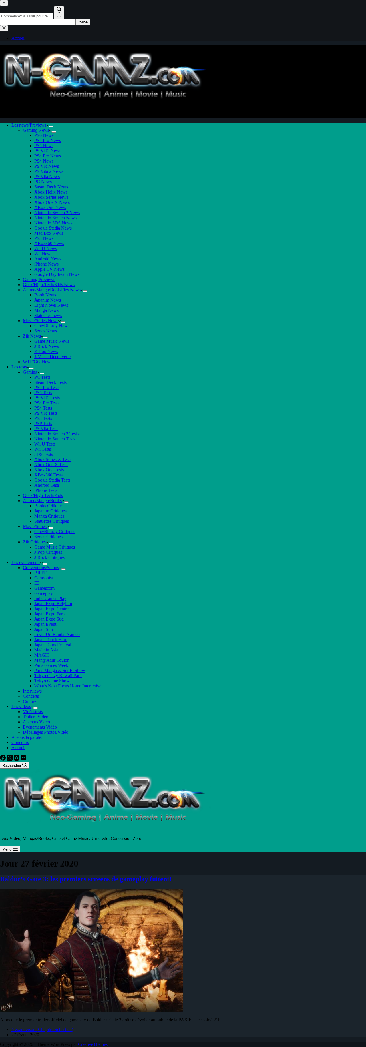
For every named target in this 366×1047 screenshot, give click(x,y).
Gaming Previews (39, 279)
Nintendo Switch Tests (54, 438)
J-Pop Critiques (48, 552)
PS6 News (43, 135)
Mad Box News (48, 233)
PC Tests (42, 377)
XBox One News (50, 207)
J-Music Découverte (52, 356)
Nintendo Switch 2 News (57, 212)
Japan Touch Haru (50, 639)
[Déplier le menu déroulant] (51, 126)
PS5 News (43, 145)
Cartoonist (43, 577)
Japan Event (45, 624)
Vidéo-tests (33, 711)
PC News (43, 181)
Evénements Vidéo (40, 727)
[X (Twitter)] (10, 759)
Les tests (19, 366)
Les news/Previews (28, 125)
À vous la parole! (27, 737)
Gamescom (44, 588)
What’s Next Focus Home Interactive (67, 685)
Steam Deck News (51, 186)
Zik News (32, 336)
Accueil (18, 747)
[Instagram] (17, 759)
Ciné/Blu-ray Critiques (54, 531)
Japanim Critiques (50, 510)
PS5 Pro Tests (46, 387)
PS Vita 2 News (48, 171)
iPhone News (46, 264)
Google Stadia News (53, 228)
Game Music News (51, 341)
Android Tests (47, 485)
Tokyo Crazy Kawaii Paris (58, 675)
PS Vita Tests (46, 428)
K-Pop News (46, 351)
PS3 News (43, 238)
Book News (45, 294)
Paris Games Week (51, 665)
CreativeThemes (93, 1044)
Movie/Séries (35, 526)
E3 (36, 583)
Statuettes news (48, 315)
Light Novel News (51, 305)
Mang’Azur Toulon (51, 660)
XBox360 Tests (48, 474)
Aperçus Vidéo (36, 721)
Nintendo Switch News (55, 217)
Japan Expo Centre (51, 608)
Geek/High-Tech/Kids (43, 495)
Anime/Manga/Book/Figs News (52, 289)
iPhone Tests (45, 490)
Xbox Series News (51, 197)
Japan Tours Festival (52, 644)
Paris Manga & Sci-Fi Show (59, 670)
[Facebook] (3, 759)
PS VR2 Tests (47, 397)
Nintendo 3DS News (53, 222)
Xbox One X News (52, 202)
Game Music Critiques (54, 547)
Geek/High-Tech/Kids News (49, 284)
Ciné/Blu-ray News (51, 325)
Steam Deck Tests (50, 382)
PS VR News (46, 166)
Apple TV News (49, 269)
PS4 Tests (43, 408)
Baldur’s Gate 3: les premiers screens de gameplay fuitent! (86, 879)
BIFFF (40, 572)
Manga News (46, 310)
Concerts (31, 696)
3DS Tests (43, 454)
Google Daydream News (56, 274)
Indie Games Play (50, 598)
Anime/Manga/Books (42, 500)
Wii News (43, 253)
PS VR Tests (45, 413)
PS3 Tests (43, 418)
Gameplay (43, 593)
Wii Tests (42, 449)
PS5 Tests (43, 392)
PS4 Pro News (47, 155)
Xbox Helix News (50, 192)
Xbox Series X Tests (52, 459)
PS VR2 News (47, 150)
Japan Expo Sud (49, 619)
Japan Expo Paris (49, 613)
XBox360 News (49, 243)
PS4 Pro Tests (46, 402)
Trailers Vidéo (35, 716)
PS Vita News (47, 176)
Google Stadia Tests (52, 480)
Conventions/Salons (41, 567)
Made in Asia (46, 649)
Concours (20, 742)
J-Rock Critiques (49, 557)
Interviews (32, 691)
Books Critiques (48, 505)
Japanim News (47, 300)
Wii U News (45, 248)
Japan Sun (43, 629)
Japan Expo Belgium (53, 603)
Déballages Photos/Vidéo (45, 732)
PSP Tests (43, 423)
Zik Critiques (35, 541)
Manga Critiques (49, 516)
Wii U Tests (44, 444)
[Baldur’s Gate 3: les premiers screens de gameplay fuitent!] (91, 1010)
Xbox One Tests (49, 469)
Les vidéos (21, 706)
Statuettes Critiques (51, 521)
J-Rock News (46, 346)
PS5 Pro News (47, 140)
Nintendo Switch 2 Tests (56, 433)
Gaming (30, 372)
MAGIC (42, 655)
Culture (29, 701)
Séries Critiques (48, 536)
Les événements (25, 562)
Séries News (45, 330)
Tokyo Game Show (52, 680)
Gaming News (36, 130)
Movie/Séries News (40, 320)
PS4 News (43, 161)
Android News (47, 258)
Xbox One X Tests (51, 464)
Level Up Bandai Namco (57, 634)
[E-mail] (23, 759)
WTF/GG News (37, 361)
